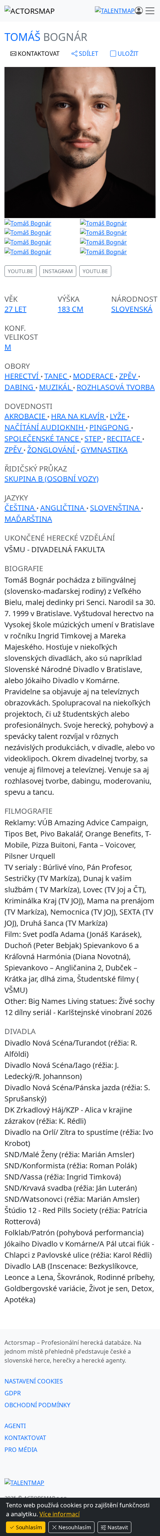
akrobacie (25, 416)
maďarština (28, 519)
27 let (15, 309)
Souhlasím (29, 1527)
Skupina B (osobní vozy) (51, 479)
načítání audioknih (45, 427)
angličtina (63, 508)
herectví (22, 376)
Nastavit (118, 1527)
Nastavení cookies (33, 1381)
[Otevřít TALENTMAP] (115, 10)
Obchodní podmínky (37, 1405)
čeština (20, 508)
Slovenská (132, 309)
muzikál (56, 387)
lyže (118, 416)
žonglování (52, 450)
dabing (19, 387)
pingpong (110, 427)
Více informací (59, 1514)
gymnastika (104, 450)
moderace (94, 376)
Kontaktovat (25, 1438)
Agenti (15, 1426)
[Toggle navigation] (150, 10)
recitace (124, 438)
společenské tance (42, 438)
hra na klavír (78, 416)
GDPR (12, 1393)
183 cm (70, 309)
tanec (56, 376)
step (93, 438)
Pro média (20, 1450)
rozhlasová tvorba (116, 387)
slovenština (115, 508)
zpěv (128, 376)
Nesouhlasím (74, 1527)
